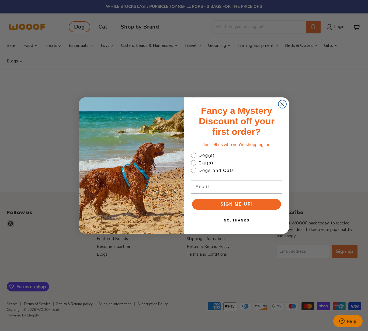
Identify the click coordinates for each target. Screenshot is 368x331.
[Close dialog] (282, 104)
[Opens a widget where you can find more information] (348, 321)
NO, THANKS (236, 220)
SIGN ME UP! (236, 204)
